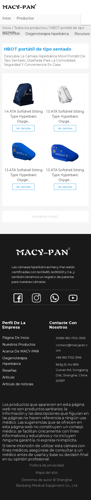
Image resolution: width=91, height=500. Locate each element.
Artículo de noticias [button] (17, 384)
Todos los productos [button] (30, 28)
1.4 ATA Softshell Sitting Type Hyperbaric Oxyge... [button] (23, 116)
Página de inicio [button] (15, 338)
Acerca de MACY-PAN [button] (20, 351)
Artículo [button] (8, 377)
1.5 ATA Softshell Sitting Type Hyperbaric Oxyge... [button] (65, 116)
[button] (6, 18)
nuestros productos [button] (18, 344)
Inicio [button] (6, 28)
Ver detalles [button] (23, 128)
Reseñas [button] (9, 370)
